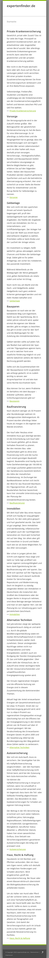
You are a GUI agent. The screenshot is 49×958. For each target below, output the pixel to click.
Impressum (9, 955)
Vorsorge (14, 197)
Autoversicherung (18, 849)
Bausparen (14, 401)
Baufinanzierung (17, 503)
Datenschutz (34, 952)
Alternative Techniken (19, 747)
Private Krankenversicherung (23, 110)
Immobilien (15, 614)
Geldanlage (15, 301)
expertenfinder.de (21, 5)
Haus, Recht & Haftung (20, 938)
